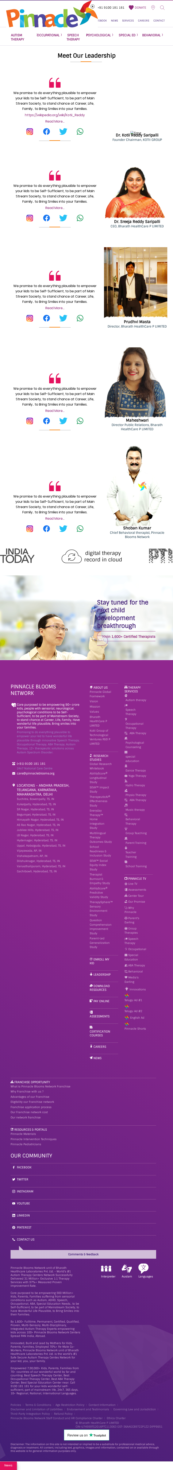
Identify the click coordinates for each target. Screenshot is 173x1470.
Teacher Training (131, 855)
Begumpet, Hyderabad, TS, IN (36, 814)
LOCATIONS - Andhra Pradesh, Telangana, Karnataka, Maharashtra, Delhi (43, 790)
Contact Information (102, 1405)
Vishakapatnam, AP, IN (32, 856)
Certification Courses (100, 1033)
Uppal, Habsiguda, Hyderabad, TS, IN (41, 845)
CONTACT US (25, 1239)
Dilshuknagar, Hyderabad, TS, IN (38, 861)
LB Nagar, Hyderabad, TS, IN (35, 835)
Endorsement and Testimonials (88, 1409)
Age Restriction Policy (69, 1405)
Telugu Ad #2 (133, 1011)
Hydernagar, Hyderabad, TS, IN (37, 840)
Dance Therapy (136, 770)
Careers (99, 1047)
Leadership (102, 974)
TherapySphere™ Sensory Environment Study (101, 908)
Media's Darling (131, 980)
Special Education (131, 957)
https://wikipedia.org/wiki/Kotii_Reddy (55, 115)
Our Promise (136, 902)
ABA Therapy (138, 733)
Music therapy (135, 810)
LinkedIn (23, 1215)
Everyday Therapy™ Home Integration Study (97, 819)
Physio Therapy (136, 795)
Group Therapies (131, 931)
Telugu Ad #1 (133, 1000)
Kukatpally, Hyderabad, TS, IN (36, 804)
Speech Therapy (131, 712)
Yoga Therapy (137, 776)
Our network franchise (26, 1117)
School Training (136, 866)
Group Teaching (136, 833)
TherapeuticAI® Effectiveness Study (100, 801)
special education (132, 759)
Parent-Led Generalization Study (100, 943)
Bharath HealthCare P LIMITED (98, 721)
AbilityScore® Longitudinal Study (98, 778)
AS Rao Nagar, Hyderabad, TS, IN (38, 825)
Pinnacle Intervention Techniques (34, 1139)
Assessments (99, 1016)
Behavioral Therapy (133, 821)
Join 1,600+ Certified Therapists (129, 636)
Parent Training (136, 843)
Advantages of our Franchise (30, 1097)
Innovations (137, 989)
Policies (16, 1405)
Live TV (132, 884)
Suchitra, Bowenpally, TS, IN (35, 799)
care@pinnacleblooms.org (35, 773)
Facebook (24, 1167)
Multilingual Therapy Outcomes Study (101, 837)
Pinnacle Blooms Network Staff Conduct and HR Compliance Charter (57, 1418)
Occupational (136, 949)
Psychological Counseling (135, 745)
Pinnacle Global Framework (100, 694)
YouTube (23, 1203)
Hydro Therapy (135, 785)
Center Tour (135, 896)
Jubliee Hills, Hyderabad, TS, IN (37, 830)
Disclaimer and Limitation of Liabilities (37, 1409)
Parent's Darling (131, 920)
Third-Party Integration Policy (30, 1414)
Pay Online (101, 1001)
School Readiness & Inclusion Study (100, 851)
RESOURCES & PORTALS (30, 1129)
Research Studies (99, 758)
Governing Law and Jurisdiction (134, 1409)
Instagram (25, 1191)
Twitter (22, 1179)
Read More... (55, 121)
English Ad (137, 1018)
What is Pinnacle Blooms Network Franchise (40, 1086)
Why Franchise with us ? (27, 1091)
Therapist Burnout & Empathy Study (100, 879)
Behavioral (135, 971)
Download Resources (100, 988)
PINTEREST (24, 1227)
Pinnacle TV (137, 879)
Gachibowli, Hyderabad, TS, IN (37, 871)
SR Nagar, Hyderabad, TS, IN (35, 809)
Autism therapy (136, 700)
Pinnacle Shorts (135, 1028)
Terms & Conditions (38, 1405)
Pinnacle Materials (23, 1134)
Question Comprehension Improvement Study (101, 926)
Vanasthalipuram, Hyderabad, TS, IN (41, 866)
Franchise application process (31, 1107)
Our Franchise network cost (29, 1112)
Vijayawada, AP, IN (29, 850)
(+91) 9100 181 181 (31, 764)
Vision (94, 701)
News (97, 1058)
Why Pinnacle (130, 910)
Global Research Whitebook (101, 766)
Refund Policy (63, 1414)
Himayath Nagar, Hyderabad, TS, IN (40, 819)
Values (94, 711)
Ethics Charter (116, 1418)
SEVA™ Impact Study (99, 790)
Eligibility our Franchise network (32, 1102)
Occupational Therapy (134, 726)
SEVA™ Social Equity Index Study (99, 865)
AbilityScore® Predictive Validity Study (99, 893)
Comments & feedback (83, 1254)
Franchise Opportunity (32, 1082)
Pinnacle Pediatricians (26, 1144)
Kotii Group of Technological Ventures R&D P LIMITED (100, 737)
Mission (95, 706)
